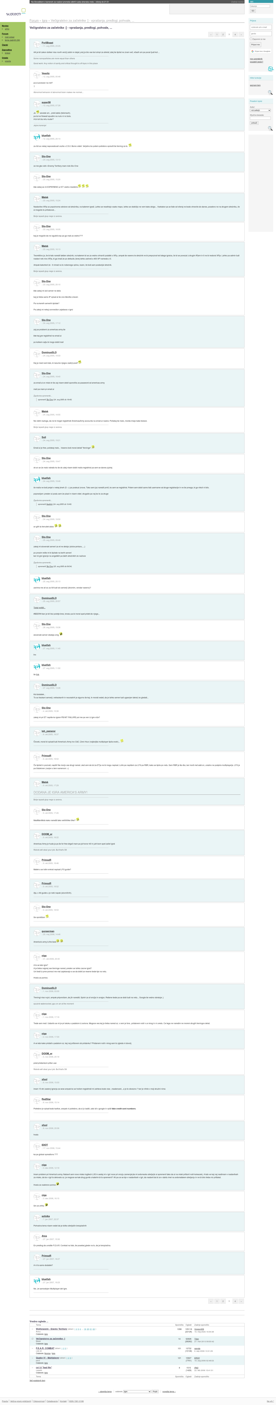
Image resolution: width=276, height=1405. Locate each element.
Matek (45, 197)
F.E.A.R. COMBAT (45, 1348)
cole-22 (39, 1351)
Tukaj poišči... (39, 607)
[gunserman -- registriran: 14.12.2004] (37, 932)
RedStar (46, 1099)
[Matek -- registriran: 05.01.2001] (37, 198)
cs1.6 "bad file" (44, 1367)
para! (38, 1360)
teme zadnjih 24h (12, 40)
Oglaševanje (52, 1401)
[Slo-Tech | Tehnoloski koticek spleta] (16, 12)
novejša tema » (169, 1391)
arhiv (7, 28)
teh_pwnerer (49, 731)
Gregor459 (199, 1329)
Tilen (196, 1338)
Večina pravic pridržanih (20, 1401)
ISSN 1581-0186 (76, 1401)
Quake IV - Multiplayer (47, 1357)
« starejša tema (105, 1391)
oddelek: (119, 1391)
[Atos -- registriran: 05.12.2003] (37, 1237)
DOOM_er (47, 834)
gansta (197, 1348)
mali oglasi (9, 37)
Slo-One (46, 156)
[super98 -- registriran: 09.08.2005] (37, 103)
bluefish (46, 135)
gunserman (48, 931)
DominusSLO (49, 352)
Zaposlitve (7, 49)
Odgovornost (39, 1401)
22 (94, 1329)
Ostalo (5, 57)
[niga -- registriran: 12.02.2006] (37, 957)
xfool (44, 1079)
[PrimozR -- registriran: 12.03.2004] (37, 757)
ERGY (197, 1358)
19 (85, 1329)
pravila (8, 61)
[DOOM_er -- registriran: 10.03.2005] (37, 835)
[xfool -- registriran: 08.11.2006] (37, 1080)
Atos (44, 1236)
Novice (5, 25)
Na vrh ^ (270, 1401)
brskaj (7, 53)
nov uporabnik (256, 58)
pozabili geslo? (256, 61)
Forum (5, 33)
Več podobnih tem (37, 1380)
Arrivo (38, 1331)
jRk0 (196, 1367)
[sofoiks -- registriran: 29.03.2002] (37, 1217)
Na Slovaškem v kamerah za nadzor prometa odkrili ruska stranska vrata (70, 1)
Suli (44, 437)
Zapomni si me (258, 39)
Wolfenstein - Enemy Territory (51, 1328)
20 (88, 1329)
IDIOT (45, 1145)
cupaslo (39, 1370)
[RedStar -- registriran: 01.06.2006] (37, 1100)
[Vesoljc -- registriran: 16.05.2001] (37, 75)
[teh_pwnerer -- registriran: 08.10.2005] (37, 732)
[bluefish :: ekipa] (37, 137)
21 (91, 1329)
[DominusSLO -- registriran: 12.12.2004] (37, 353)
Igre (46, 1334)
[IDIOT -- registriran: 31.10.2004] (37, 1146)
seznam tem (255, 85)
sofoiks (46, 1216)
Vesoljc (46, 73)
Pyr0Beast (47, 42)
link (37, 674)
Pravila (5, 1401)
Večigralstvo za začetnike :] (50, 1338)
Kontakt (63, 1401)
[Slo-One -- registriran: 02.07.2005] (37, 158)
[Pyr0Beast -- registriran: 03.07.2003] (37, 44)
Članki (5, 44)
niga (44, 955)
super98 (46, 102)
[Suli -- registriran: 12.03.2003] (37, 438)
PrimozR (46, 755)
